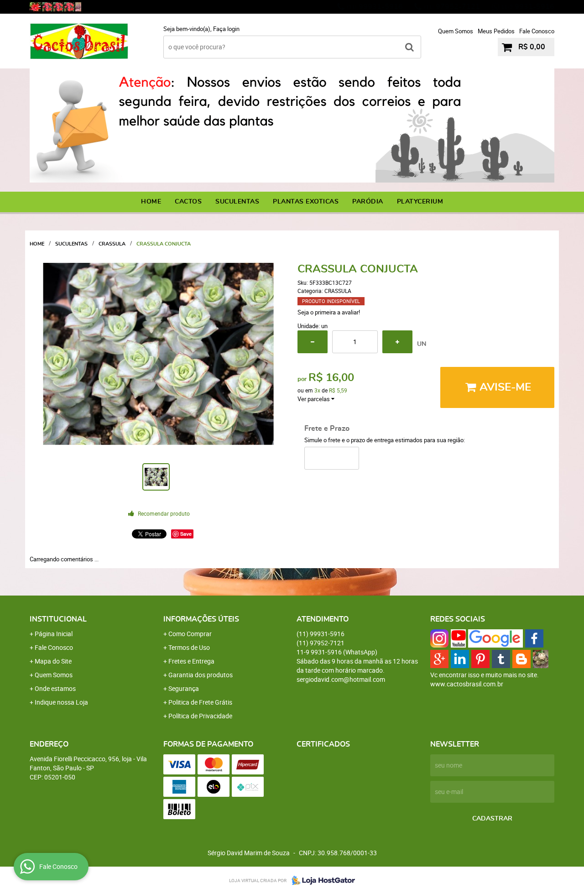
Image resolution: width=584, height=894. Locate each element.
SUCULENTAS (237, 202)
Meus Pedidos (496, 31)
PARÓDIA (367, 202)
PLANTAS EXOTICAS (306, 202)
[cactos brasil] (47, 6)
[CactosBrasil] (36, 6)
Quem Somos (455, 31)
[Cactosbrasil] (78, 6)
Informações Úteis (201, 619)
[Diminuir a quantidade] (312, 341)
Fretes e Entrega (191, 661)
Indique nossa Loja (61, 702)
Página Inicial (54, 633)
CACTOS (188, 202)
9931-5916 (527, 6)
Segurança (183, 688)
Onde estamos (55, 688)
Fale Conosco (536, 31)
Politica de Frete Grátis (200, 702)
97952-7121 (452, 6)
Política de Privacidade (200, 715)
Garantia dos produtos (200, 674)
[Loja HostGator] (321, 880)
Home (151, 202)
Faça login (226, 29)
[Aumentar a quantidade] (397, 341)
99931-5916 (375, 6)
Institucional (58, 619)
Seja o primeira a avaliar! (328, 312)
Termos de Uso (189, 647)
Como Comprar (190, 633)
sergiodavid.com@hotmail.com (341, 679)
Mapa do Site (53, 661)
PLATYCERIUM (420, 202)
